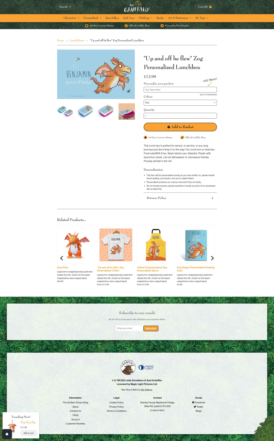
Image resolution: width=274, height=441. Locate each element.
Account (75, 419)
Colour (148, 96)
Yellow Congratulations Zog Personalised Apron (152, 269)
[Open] (7, 434)
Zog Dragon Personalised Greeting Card (196, 269)
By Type (201, 17)
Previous (61, 257)
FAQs (75, 415)
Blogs (199, 410)
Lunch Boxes (77, 40)
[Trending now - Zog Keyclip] (12, 432)
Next (212, 257)
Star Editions (146, 389)
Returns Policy (156, 198)
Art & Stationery (178, 17)
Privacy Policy (116, 406)
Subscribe (151, 328)
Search (64, 6)
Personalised (91, 17)
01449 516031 (157, 410)
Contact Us (75, 410)
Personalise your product (159, 83)
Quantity (149, 109)
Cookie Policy (116, 402)
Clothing (144, 17)
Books (160, 18)
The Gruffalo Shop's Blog (75, 402)
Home (60, 40)
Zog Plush (62, 267)
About (75, 406)
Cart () (202, 6)
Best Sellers (112, 18)
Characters (70, 17)
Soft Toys (128, 18)
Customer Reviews (75, 423)
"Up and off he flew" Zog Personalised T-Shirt (110, 269)
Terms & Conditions (116, 410)
